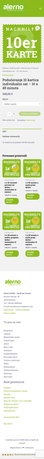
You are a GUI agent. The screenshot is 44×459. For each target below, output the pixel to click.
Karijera (7, 388)
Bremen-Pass (9, 397)
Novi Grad (8, 377)
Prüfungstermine (11, 407)
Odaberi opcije (9, 201)
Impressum (8, 310)
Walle (6, 363)
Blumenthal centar (12, 337)
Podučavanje (15, 68)
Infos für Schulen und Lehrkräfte (18, 401)
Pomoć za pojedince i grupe (15, 391)
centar (6, 344)
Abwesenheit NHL (11, 417)
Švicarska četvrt (11, 357)
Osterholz (8, 350)
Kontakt (7, 394)
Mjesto (5, 99)
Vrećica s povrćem (12, 360)
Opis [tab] (4, 131)
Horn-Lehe (8, 347)
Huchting (8, 373)
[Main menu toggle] (40, 8)
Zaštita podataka (23, 310)
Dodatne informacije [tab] (11, 136)
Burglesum (8, 330)
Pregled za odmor (11, 404)
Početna (5, 68)
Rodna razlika (10, 313)
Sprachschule (9, 411)
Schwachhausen (11, 354)
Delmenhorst (9, 367)
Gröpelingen (9, 340)
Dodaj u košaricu (29, 113)
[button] (37, 28)
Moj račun (8, 423)
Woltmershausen (11, 370)
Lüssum (7, 334)
